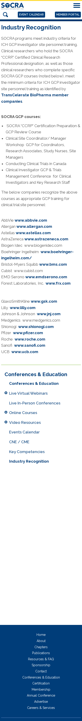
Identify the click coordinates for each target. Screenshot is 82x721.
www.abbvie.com (31, 220)
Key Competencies (27, 451)
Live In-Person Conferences (34, 403)
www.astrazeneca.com (46, 239)
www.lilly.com (23, 307)
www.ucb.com (24, 351)
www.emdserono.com (46, 277)
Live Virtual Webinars (28, 393)
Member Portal (67, 14)
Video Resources (25, 422)
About (41, 641)
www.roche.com (30, 339)
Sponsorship (41, 665)
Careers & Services (41, 708)
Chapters (41, 647)
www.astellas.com (33, 233)
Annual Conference (41, 695)
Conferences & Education (34, 383)
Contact (41, 671)
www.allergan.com (34, 226)
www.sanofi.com (29, 345)
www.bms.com (53, 264)
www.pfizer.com (28, 332)
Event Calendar (31, 14)
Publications (41, 653)
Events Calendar (24, 432)
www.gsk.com (44, 301)
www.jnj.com (49, 314)
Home (41, 635)
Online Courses (23, 412)
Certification (41, 683)
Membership (41, 689)
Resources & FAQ (41, 659)
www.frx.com (58, 283)
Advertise (41, 701)
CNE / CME (19, 442)
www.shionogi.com (36, 326)
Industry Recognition (29, 461)
